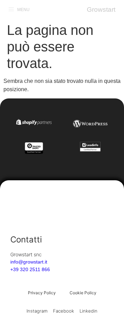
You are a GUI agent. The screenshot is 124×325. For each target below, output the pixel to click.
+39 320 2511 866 (30, 269)
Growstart (101, 9)
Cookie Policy (83, 292)
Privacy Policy (42, 292)
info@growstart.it (28, 262)
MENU (23, 9)
